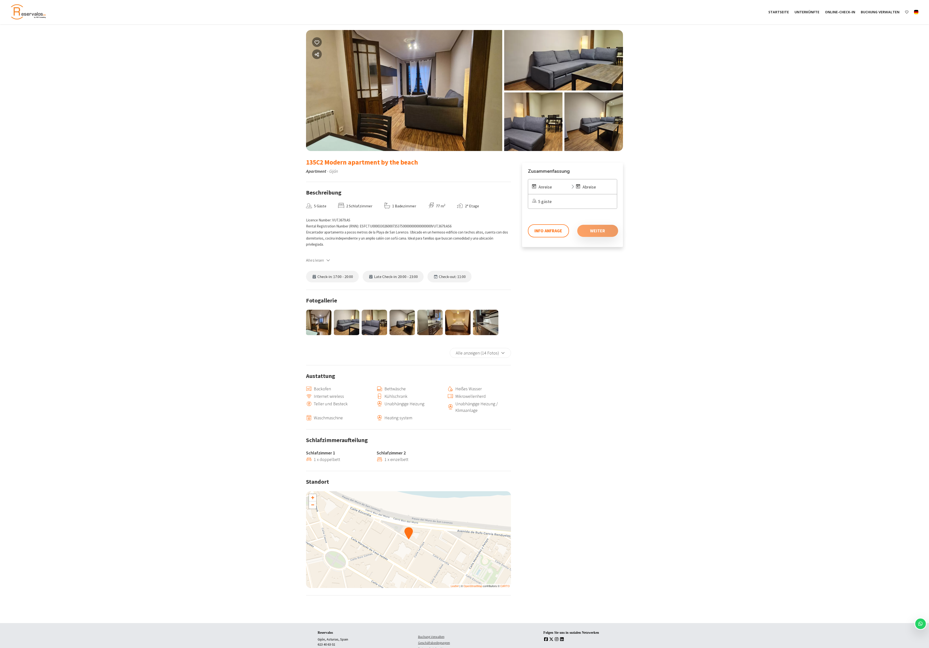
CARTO (505, 586)
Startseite (778, 12)
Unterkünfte (806, 12)
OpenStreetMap (473, 586)
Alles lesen (315, 260)
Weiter (597, 231)
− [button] (312, 505)
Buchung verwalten (880, 12)
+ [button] (312, 498)
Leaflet (455, 586)
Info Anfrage (548, 231)
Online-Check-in (840, 12)
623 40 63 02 (326, 644)
